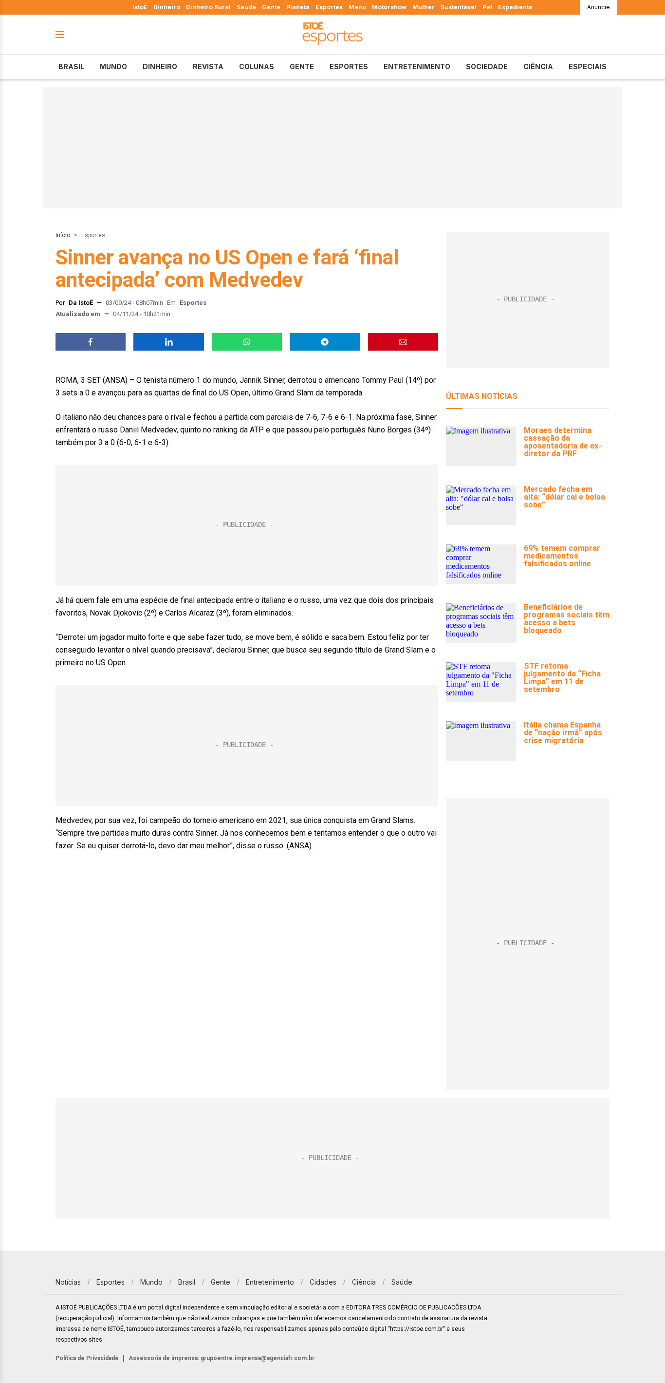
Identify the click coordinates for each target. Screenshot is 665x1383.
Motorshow (389, 7)
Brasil (71, 66)
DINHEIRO (160, 66)
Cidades (323, 1282)
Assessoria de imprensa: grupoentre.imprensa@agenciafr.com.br (221, 1358)
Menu (357, 7)
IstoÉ (140, 7)
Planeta (298, 7)
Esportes (329, 7)
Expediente (515, 7)
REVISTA (208, 66)
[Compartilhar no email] (403, 342)
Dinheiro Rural (208, 7)
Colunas (256, 66)
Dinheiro (166, 7)
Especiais (588, 66)
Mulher (423, 7)
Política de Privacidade (87, 1358)
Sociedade (487, 66)
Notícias (68, 1282)
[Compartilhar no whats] (247, 342)
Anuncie (598, 7)
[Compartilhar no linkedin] (168, 342)
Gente (271, 7)
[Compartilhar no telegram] (325, 342)
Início (62, 235)
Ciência (538, 66)
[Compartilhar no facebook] (90, 342)
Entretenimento (417, 66)
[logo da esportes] (332, 35)
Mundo (113, 66)
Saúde (246, 7)
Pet (487, 7)
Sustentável (459, 7)
